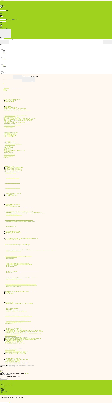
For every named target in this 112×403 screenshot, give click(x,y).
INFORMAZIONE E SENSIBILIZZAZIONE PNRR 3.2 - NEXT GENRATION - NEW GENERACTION (15, 362)
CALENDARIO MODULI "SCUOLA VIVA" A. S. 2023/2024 (10, 124)
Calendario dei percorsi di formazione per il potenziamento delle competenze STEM (12, 239)
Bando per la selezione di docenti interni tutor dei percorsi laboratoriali (11, 177)
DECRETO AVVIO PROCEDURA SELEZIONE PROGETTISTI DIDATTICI (12, 361)
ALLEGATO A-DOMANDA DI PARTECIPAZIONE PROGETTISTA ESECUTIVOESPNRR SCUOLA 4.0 (15, 353)
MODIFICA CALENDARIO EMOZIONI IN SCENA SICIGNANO (10, 134)
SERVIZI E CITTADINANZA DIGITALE (9, 302)
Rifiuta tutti (5, 374)
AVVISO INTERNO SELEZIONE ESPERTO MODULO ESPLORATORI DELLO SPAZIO (13, 99)
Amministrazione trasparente (4, 393)
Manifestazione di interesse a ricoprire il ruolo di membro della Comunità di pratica (12, 231)
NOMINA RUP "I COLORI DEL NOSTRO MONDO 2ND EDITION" (10, 107)
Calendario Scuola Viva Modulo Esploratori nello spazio (10, 142)
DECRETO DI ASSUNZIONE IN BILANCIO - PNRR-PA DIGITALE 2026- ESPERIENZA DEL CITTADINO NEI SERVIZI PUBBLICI (19, 303)
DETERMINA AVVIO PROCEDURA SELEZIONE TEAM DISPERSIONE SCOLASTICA (14, 341)
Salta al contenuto (2, 0)
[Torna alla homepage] (56, 39)
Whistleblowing (2, 392)
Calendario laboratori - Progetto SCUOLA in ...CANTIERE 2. (10, 172)
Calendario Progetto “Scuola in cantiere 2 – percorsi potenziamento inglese (12, 171)
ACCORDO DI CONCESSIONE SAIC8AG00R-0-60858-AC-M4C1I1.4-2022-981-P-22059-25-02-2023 (15, 343)
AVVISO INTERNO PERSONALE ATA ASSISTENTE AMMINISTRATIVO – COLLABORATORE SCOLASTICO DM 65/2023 (17, 244)
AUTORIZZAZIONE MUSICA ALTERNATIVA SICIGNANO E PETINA (11, 132)
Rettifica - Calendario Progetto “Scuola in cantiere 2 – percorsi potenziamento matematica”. (13, 169)
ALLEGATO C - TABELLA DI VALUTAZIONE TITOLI (10, 336)
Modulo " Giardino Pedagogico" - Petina (8, 146)
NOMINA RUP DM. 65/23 (7, 292)
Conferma (3, 38)
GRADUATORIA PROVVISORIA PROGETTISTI (10, 350)
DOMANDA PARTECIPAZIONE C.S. (8, 106)
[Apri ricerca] (107, 42)
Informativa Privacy (3, 390)
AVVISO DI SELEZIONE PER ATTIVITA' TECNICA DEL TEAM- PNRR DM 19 (13, 193)
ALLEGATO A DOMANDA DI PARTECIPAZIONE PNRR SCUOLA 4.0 (13, 358)
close (0, 44)
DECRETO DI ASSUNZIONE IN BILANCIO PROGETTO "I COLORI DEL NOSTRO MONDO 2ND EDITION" (15, 108)
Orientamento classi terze (5, 90)
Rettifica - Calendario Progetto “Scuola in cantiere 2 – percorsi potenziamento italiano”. (13, 168)
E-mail (6, 19)
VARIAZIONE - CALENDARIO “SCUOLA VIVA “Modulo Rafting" (11, 143)
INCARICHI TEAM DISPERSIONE (8, 334)
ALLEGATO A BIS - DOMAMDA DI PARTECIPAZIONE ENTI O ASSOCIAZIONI (14, 322)
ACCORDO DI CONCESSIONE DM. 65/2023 (9, 293)
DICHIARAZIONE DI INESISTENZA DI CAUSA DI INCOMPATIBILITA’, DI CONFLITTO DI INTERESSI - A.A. (16, 351)
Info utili (2, 82)
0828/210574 (3, 384)
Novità (22, 75)
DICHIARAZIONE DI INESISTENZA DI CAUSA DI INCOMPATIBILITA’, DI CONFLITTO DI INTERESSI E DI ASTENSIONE (17, 359)
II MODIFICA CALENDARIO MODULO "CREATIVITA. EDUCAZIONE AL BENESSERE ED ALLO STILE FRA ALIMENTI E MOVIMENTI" (18, 120)
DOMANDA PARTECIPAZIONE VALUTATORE (8, 152)
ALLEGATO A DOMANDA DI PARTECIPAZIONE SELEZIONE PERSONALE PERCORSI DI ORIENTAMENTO (16, 337)
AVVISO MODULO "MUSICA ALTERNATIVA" (8, 127)
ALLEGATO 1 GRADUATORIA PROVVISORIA (8, 148)
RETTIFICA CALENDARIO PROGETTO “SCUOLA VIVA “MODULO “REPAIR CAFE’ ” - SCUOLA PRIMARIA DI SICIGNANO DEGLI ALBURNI (18, 119)
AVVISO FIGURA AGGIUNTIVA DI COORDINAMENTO (9, 155)
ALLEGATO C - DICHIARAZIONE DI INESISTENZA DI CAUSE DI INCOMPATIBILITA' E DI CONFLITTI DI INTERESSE (18, 321)
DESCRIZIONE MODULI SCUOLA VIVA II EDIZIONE (9, 123)
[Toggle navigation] (4, 42)
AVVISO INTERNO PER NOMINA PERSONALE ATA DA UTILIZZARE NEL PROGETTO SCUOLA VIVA (14, 150)
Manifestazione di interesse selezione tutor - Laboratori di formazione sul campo (12, 204)
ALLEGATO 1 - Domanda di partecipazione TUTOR (11, 226)
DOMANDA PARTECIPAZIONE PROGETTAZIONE (9, 153)
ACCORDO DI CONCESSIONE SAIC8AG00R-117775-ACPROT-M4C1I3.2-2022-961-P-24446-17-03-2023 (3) (15, 363)
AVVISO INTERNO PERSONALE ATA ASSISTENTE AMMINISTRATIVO (12, 206)
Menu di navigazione (33, 81)
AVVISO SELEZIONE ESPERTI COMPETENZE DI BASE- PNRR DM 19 (12, 183)
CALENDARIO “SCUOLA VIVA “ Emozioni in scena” (10, 141)
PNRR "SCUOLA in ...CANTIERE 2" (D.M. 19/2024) (9, 166)
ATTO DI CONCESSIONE (6, 157)
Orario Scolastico (4, 89)
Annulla (1, 38)
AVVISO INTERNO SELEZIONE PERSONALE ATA (10, 194)
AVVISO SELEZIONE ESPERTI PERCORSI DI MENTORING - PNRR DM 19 (12, 188)
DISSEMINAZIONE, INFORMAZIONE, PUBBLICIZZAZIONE (11, 195)
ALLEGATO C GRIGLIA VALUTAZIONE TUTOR (10, 116)
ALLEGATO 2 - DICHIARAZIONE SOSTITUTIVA (11, 214)
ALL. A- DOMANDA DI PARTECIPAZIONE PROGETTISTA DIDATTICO (12, 360)
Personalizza (1, 374)
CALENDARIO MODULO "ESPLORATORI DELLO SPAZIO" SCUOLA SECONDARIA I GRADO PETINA (14, 110)
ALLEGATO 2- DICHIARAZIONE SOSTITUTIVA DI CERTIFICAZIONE (13, 232)
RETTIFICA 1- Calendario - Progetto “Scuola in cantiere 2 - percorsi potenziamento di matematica (14, 167)
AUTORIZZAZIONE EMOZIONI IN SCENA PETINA (9, 136)
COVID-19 (4, 87)
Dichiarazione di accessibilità (4, 391)
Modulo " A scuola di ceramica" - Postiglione (9, 147)
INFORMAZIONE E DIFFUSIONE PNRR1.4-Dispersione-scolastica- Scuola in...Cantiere (13, 342)
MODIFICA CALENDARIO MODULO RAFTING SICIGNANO (10, 133)
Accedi (1, 7)
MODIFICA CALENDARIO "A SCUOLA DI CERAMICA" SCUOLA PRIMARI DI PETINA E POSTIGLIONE (14, 122)
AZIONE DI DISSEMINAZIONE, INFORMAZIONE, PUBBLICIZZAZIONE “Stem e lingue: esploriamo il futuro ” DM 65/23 (17, 291)
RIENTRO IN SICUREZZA (6, 88)
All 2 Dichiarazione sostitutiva (9, 205)
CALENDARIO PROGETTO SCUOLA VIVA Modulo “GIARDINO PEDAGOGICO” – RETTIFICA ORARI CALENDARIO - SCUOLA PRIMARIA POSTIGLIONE (20, 118)
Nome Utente (7, 10)
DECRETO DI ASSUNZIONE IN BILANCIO (8, 156)
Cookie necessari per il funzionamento (3, 378)
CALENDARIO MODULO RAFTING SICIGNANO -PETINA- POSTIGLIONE (11, 117)
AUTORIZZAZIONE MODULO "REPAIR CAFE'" (9, 121)
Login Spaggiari (15, 20)
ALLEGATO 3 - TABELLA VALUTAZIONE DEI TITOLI (10, 100)
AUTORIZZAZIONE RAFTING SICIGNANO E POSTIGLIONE (10, 135)
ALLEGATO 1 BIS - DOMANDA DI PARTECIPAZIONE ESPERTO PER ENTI (14, 215)
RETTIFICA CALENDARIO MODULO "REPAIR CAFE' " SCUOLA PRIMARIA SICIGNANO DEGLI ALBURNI (15, 109)
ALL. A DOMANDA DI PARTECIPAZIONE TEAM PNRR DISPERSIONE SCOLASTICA (14, 340)
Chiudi (1, 25)
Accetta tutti (9, 374)
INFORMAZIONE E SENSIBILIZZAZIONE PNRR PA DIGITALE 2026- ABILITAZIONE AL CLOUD (16, 310)
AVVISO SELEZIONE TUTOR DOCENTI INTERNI (9, 101)
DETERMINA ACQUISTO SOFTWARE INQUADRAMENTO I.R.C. (13, 308)
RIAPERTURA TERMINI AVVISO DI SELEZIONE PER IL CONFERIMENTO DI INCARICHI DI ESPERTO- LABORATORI (17, 320)
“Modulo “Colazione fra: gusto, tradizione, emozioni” (10, 145)
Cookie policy (2, 389)
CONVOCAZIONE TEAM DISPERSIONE (9, 323)
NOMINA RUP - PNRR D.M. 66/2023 (8, 233)
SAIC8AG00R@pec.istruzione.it (8, 385)
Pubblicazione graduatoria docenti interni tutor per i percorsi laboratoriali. (12, 178)
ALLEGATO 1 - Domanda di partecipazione (10, 258)
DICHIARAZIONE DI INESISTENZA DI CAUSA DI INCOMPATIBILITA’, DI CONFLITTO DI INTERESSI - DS (16, 352)
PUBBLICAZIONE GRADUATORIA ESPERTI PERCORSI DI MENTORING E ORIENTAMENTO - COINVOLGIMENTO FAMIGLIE (17, 315)
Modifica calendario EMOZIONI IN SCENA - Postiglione (9, 126)
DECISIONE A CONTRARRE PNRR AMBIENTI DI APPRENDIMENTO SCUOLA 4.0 (13, 348)
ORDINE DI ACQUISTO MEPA (9, 309)
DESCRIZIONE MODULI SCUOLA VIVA (8, 151)
